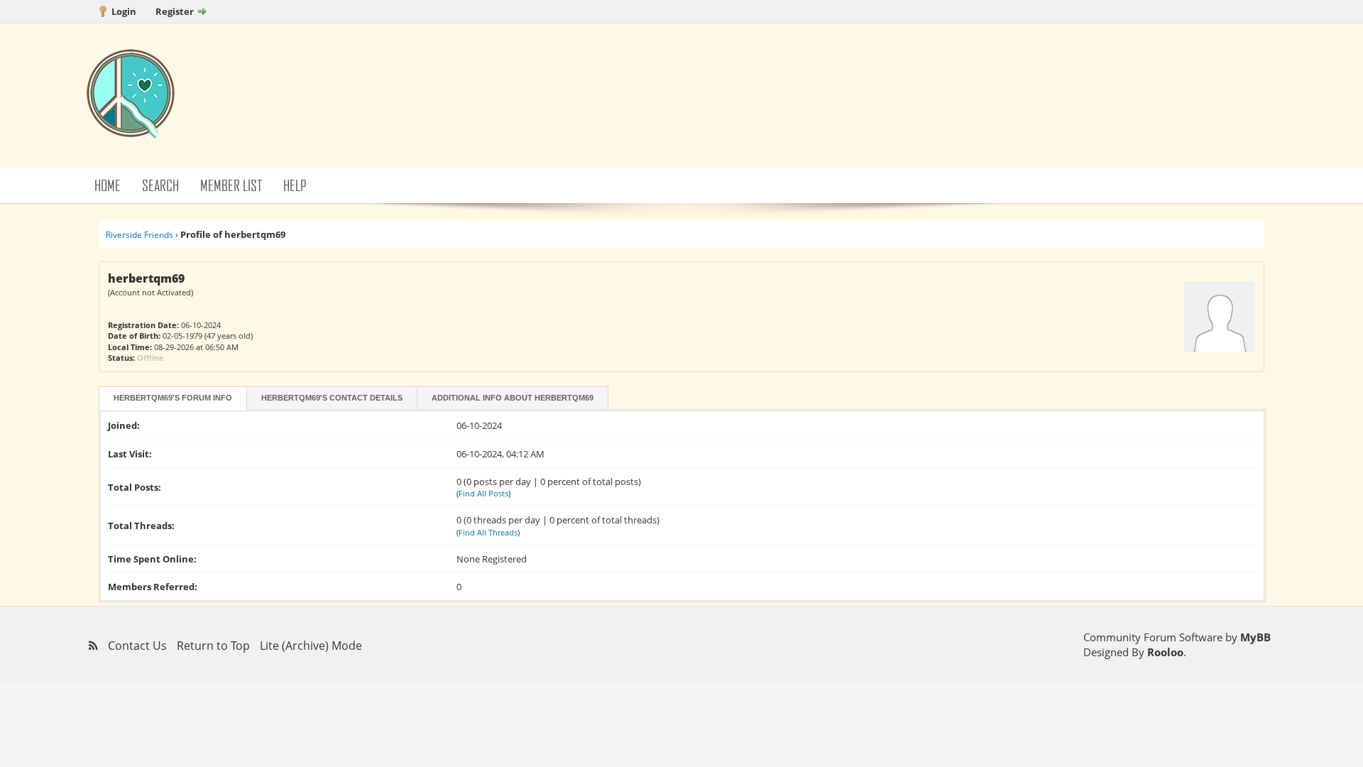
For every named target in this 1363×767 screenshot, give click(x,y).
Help (295, 185)
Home (107, 185)
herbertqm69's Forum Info (173, 397)
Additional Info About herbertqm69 (512, 397)
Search (160, 185)
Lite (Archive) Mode (311, 645)
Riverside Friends (139, 235)
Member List (231, 185)
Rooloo (1165, 652)
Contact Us (137, 645)
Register (174, 11)
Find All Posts (483, 493)
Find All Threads (488, 532)
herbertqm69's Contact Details (332, 397)
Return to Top (213, 645)
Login (123, 11)
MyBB (1255, 637)
